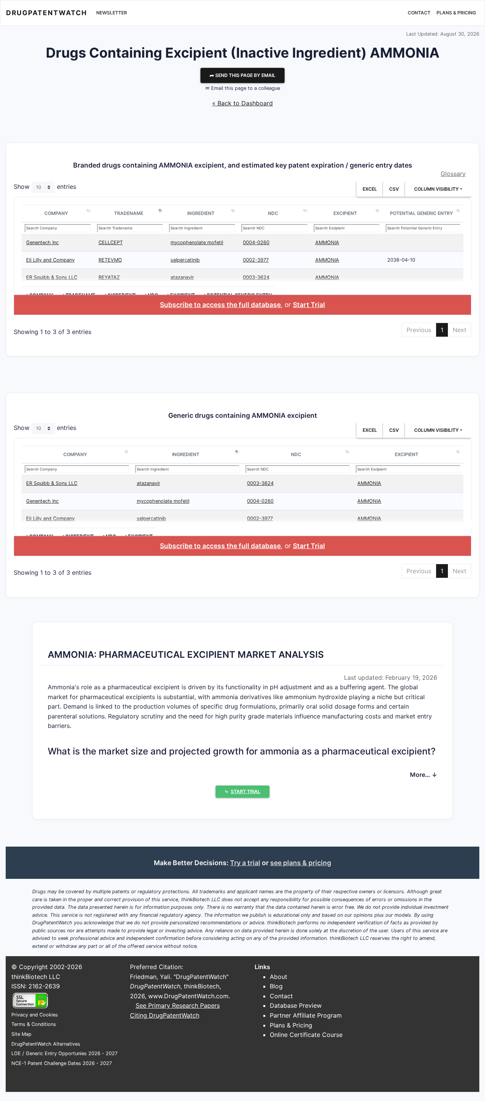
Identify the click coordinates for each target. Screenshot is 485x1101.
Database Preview (296, 1005)
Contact (419, 13)
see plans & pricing (300, 863)
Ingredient (200, 213)
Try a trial (245, 863)
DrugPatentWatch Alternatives (45, 1044)
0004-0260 (256, 242)
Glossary (453, 173)
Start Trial (309, 305)
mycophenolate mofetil (197, 242)
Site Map (21, 1034)
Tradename (128, 213)
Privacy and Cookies (34, 1015)
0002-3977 (256, 260)
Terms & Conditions (33, 1024)
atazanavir (182, 277)
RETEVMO (110, 260)
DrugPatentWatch (46, 13)
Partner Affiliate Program (306, 1015)
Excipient (345, 213)
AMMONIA (327, 242)
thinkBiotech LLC (35, 976)
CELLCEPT (111, 242)
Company (56, 213)
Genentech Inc (42, 242)
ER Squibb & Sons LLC (51, 277)
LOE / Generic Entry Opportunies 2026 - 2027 (64, 1053)
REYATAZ (109, 277)
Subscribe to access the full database (220, 305)
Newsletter (111, 13)
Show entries (45, 187)
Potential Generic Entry (421, 213)
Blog (276, 986)
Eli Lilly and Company (50, 260)
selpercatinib (185, 260)
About (278, 976)
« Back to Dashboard (242, 103)
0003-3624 (256, 277)
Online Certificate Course (306, 1034)
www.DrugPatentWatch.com (188, 996)
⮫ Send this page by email (242, 75)
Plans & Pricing (456, 13)
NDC (273, 213)
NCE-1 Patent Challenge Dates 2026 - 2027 (61, 1063)
